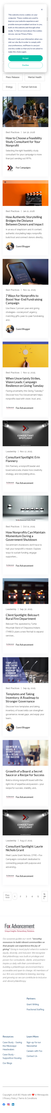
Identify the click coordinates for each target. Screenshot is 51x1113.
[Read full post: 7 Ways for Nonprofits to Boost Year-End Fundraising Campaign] (25, 284)
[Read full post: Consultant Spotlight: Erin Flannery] (25, 445)
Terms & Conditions (27, 1098)
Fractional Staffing (35, 1009)
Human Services (29, 87)
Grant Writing (33, 1004)
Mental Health (35, 77)
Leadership (11, 451)
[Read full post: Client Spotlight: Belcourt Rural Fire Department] (25, 603)
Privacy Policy (11, 1098)
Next (45, 896)
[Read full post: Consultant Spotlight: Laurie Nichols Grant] (25, 834)
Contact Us (32, 1056)
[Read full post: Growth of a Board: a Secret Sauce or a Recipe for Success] (25, 765)
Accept (25, 58)
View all (31, 1027)
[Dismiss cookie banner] (42, 9)
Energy (9, 87)
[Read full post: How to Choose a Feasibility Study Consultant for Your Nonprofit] (25, 126)
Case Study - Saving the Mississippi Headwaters (12, 1046)
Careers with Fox (34, 1051)
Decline (25, 65)
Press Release (12, 77)
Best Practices (12, 132)
